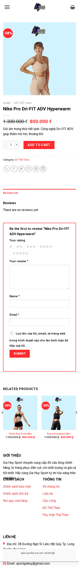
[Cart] (72, 7)
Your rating (17, 240)
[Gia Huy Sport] (39, 7)
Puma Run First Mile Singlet (20, 434)
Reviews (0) (10, 192)
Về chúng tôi (51, 486)
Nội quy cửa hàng (15, 501)
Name (15, 296)
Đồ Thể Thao (23, 102)
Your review (19, 261)
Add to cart (39, 145)
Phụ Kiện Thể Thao (56, 515)
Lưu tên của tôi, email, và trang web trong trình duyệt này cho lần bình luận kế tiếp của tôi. (39, 339)
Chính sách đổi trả (15, 494)
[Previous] (3, 420)
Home (7, 102)
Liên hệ (48, 494)
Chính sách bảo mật (17, 486)
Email (14, 315)
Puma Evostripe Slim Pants (58, 434)
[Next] (76, 420)
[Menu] (7, 7)
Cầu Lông (49, 501)
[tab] (39, 193)
